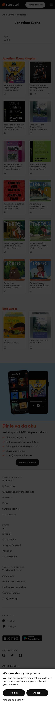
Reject (13, 693)
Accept (37, 693)
